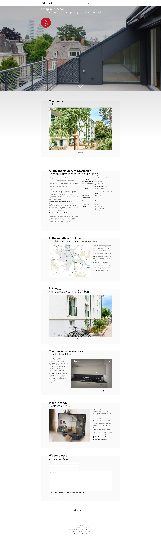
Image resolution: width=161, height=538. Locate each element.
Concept (98, 3)
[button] (50, 131)
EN (117, 3)
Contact (110, 3)
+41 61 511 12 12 (88, 529)
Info (104, 3)
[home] (47, 3)
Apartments (91, 3)
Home (83, 3)
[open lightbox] (80, 316)
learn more (108, 391)
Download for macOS (100, 437)
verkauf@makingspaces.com (75, 529)
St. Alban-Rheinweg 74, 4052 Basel (80, 527)
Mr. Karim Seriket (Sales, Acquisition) (75, 531)
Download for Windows (101, 439)
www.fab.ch (97, 193)
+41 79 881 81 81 (90, 531)
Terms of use (85, 534)
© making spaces (80, 525)
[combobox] (118, 3)
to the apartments (81, 510)
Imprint (79, 534)
